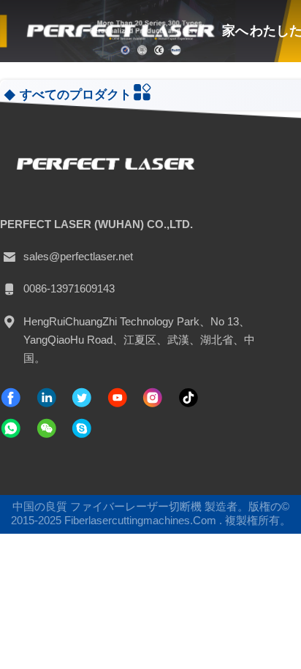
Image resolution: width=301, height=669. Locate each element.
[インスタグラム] (153, 398)
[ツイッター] (82, 398)
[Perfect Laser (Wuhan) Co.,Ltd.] (118, 31)
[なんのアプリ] (11, 428)
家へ (235, 30)
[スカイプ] (82, 428)
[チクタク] (118, 398)
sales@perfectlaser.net (78, 256)
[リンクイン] (47, 398)
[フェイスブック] (11, 398)
